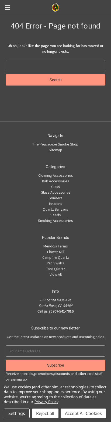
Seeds (55, 214)
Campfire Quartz (55, 257)
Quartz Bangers (55, 209)
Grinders (55, 198)
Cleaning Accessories (55, 175)
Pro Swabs (55, 263)
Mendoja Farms (55, 246)
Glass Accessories (56, 192)
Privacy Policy (46, 401)
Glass (55, 186)
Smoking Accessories (55, 220)
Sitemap (55, 149)
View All (56, 274)
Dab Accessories (55, 181)
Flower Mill (55, 251)
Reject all (45, 413)
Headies (55, 203)
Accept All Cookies (83, 413)
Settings (16, 413)
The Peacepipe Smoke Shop (55, 144)
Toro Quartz (55, 268)
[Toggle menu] (7, 7)
